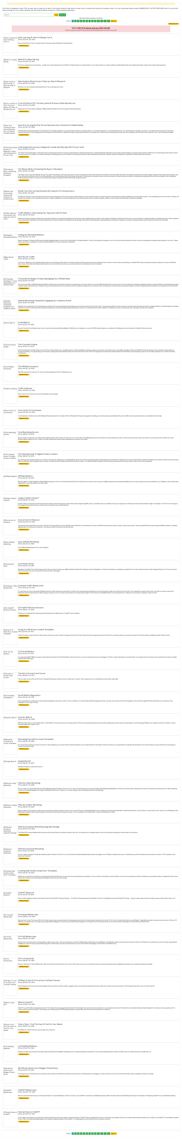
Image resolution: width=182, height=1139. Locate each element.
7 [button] (89, 21)
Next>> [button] (113, 21)
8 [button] (92, 21)
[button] (56, 14)
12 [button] (105, 21)
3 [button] (78, 21)
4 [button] (81, 21)
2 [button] (75, 21)
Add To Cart (24, 45)
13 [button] (108, 21)
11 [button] (101, 21)
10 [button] (98, 21)
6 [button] (86, 21)
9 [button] (95, 21)
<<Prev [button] (68, 21)
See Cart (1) (174, 23)
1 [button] (72, 21)
